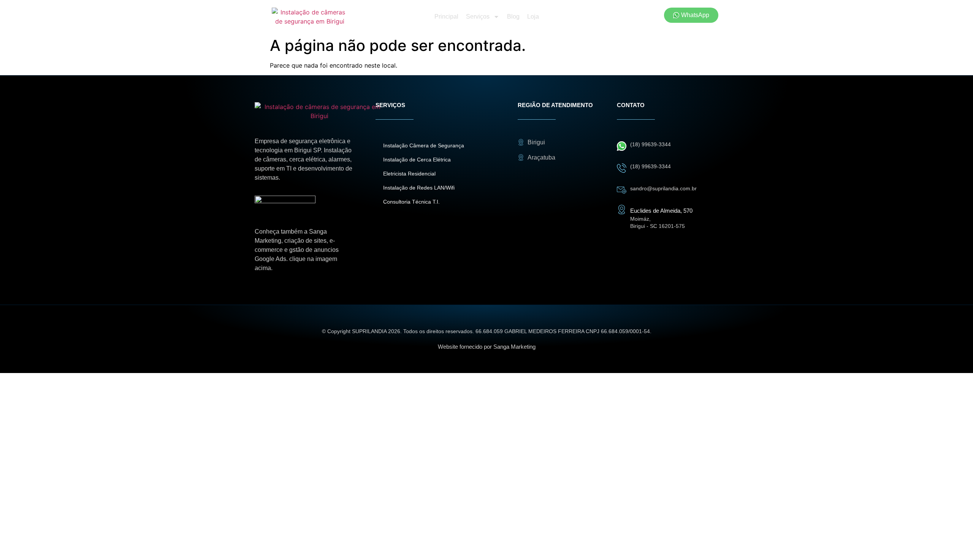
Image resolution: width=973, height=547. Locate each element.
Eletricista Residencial (409, 174)
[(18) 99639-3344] (621, 146)
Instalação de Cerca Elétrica (417, 160)
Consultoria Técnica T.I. (411, 202)
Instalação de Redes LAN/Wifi (419, 188)
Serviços (478, 16)
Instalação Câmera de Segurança (423, 145)
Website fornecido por (487, 346)
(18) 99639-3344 (650, 144)
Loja (533, 16)
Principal (446, 16)
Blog (513, 16)
